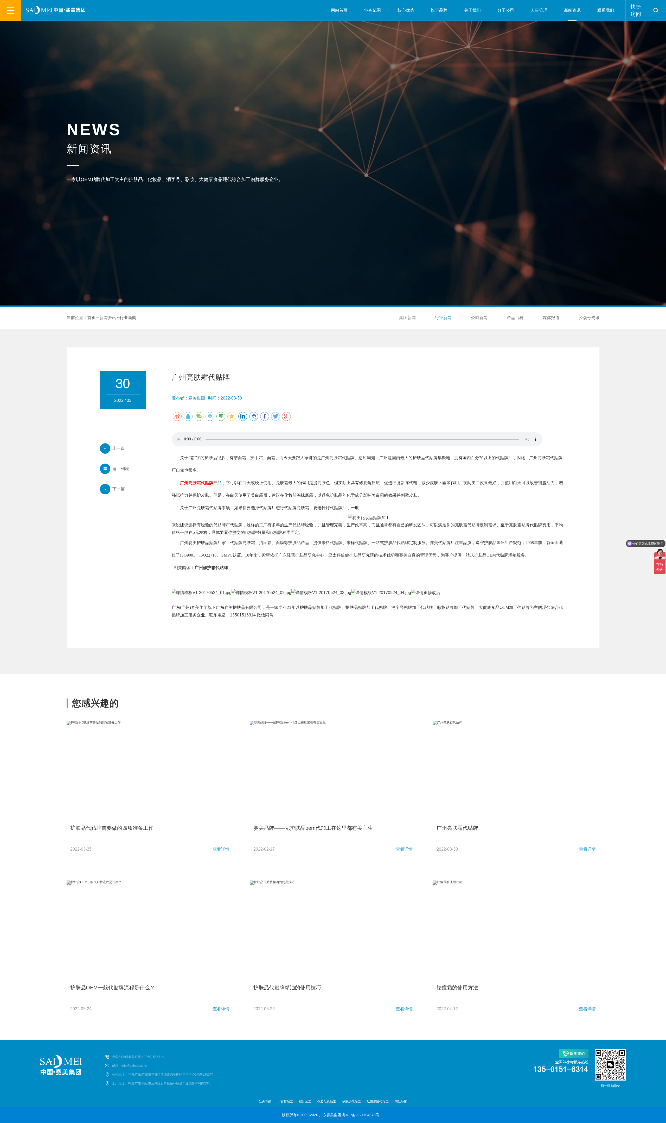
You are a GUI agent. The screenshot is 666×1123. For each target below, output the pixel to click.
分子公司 (505, 10)
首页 (91, 317)
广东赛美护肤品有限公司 (239, 607)
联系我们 (605, 10)
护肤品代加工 (351, 1101)
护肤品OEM (485, 555)
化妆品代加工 (326, 1101)
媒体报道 (551, 317)
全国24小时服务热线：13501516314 (138, 1057)
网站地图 (401, 1101)
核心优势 (406, 10)
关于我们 (472, 10)
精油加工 (305, 1101)
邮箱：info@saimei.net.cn (130, 1066)
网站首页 (339, 10)
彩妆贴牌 (445, 607)
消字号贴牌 (401, 607)
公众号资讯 (589, 317)
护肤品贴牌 (207, 542)
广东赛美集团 (330, 1115)
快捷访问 (636, 10)
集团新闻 (407, 317)
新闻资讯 (572, 10)
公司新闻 (479, 317)
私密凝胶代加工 (378, 1101)
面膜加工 (286, 1101)
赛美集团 (199, 607)
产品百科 (515, 317)
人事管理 (539, 10)
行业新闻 (128, 317)
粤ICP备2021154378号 (360, 1115)
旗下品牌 (439, 10)
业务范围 (372, 10)
